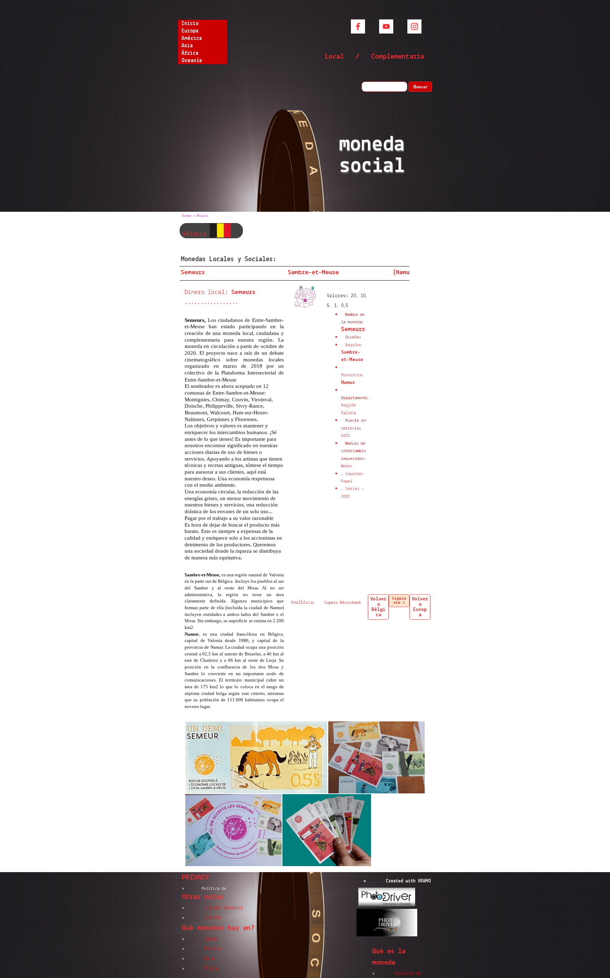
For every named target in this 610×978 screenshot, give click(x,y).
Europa (189, 31)
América (191, 38)
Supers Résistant (342, 603)
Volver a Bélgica (378, 607)
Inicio (189, 23)
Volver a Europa (420, 607)
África (189, 53)
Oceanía (191, 61)
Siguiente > (399, 600)
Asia (187, 46)
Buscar (420, 86)
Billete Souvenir (223, 908)
